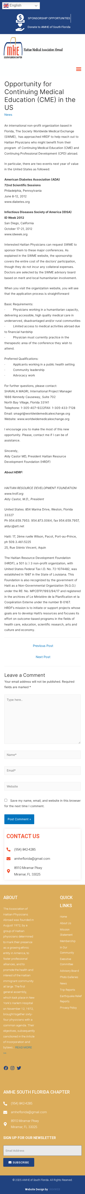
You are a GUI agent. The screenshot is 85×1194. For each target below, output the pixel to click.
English (15, 5)
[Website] (42, 787)
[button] (78, 69)
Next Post (43, 657)
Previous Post (43, 646)
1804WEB (54, 1189)
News (8, 114)
